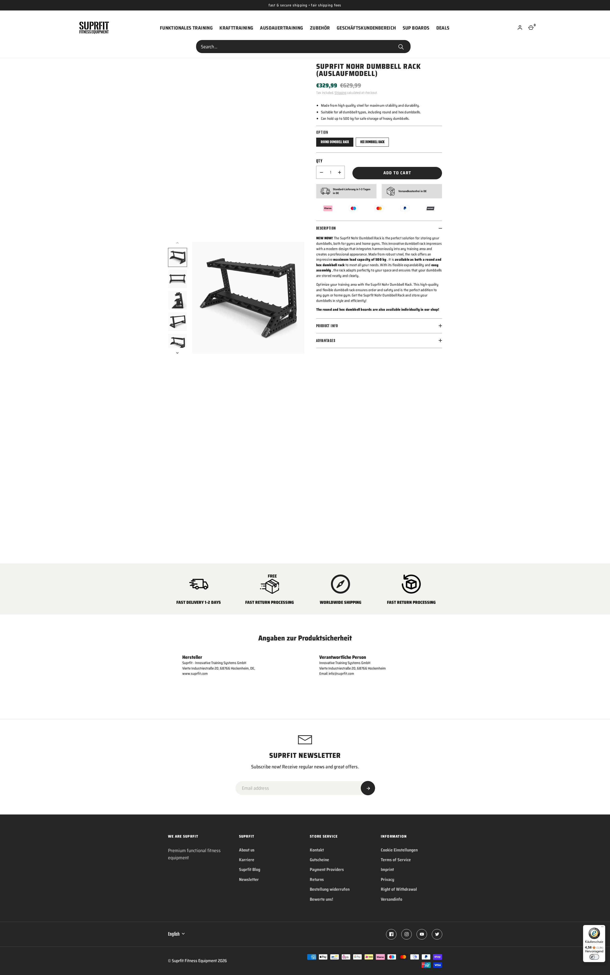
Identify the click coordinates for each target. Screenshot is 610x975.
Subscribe (368, 788)
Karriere (246, 859)
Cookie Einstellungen (399, 850)
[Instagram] (406, 934)
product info (327, 326)
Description (326, 228)
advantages (325, 341)
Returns (317, 879)
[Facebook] (391, 934)
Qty (319, 161)
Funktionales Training (186, 28)
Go (401, 47)
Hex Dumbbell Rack (372, 142)
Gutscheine (319, 859)
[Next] (178, 353)
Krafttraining (236, 28)
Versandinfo (391, 899)
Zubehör (320, 28)
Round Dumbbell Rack (335, 142)
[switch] (594, 957)
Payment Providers (327, 869)
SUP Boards (416, 28)
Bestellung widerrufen (330, 889)
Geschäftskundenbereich (366, 28)
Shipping (340, 92)
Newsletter (249, 879)
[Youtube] (422, 934)
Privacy (387, 879)
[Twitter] (437, 934)
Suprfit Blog (249, 869)
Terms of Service (396, 859)
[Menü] (602, 928)
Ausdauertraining (281, 28)
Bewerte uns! (321, 899)
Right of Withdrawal (399, 889)
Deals (443, 28)
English (174, 934)
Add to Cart (397, 173)
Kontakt (317, 850)
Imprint (387, 869)
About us (246, 850)
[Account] (520, 28)
